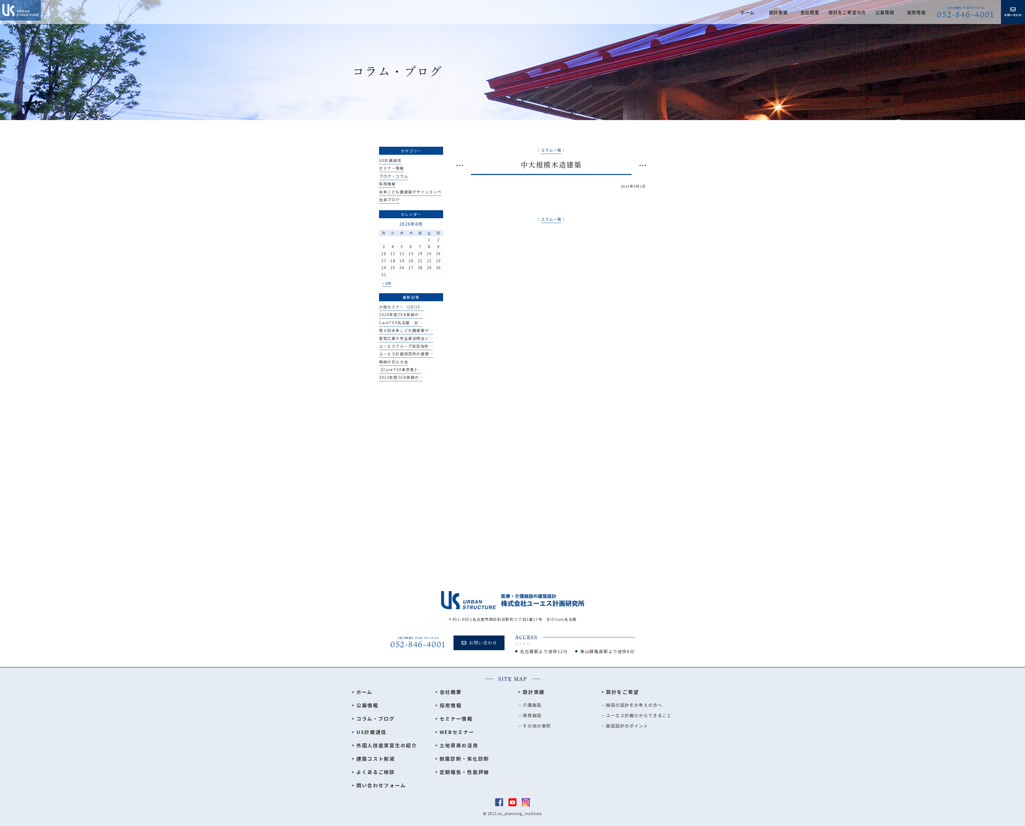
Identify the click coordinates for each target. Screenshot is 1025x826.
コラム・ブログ (375, 718)
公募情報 (885, 12)
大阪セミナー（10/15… (401, 306)
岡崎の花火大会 (393, 361)
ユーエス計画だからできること (639, 715)
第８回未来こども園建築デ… (406, 330)
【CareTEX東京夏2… (400, 369)
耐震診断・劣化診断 (464, 758)
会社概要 (810, 12)
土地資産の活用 (459, 745)
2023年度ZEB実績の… (401, 377)
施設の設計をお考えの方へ (634, 705)
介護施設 (532, 705)
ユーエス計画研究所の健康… (406, 353)
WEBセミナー (457, 731)
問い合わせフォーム (381, 785)
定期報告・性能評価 (464, 771)
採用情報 (916, 12)
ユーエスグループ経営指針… (406, 346)
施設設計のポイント (627, 725)
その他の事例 (537, 725)
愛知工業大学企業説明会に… (406, 338)
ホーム (747, 12)
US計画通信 (390, 160)
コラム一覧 (551, 150)
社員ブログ (389, 199)
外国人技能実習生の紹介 (386, 745)
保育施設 (532, 715)
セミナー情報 (391, 168)
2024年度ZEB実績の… (401, 314)
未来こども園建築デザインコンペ (410, 191)
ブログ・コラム (393, 176)
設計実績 (534, 691)
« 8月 (387, 283)
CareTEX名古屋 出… (401, 322)
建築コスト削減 (375, 758)
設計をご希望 (622, 691)
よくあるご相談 (375, 771)
